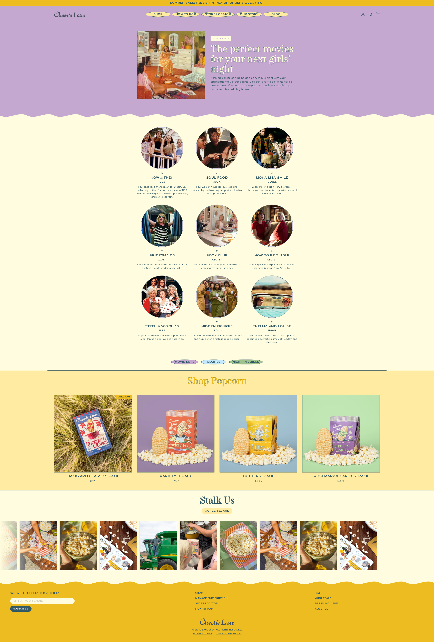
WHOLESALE (323, 598)
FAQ (317, 593)
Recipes (213, 361)
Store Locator (218, 14)
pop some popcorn (250, 85)
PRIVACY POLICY (202, 634)
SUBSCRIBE (20, 608)
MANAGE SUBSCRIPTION (211, 598)
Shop (158, 14)
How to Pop (186, 14)
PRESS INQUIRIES (327, 603)
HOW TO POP (204, 609)
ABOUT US (321, 609)
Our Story (249, 14)
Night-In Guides (246, 361)
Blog (276, 14)
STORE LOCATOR (206, 603)
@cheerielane (217, 510)
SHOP (199, 593)
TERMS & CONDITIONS (228, 634)
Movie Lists (185, 361)
